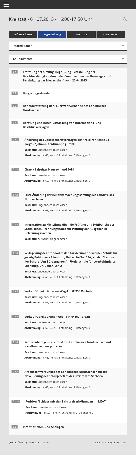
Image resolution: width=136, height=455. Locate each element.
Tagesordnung (52, 34)
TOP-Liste (81, 34)
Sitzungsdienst (116, 442)
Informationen (23, 34)
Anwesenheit (110, 34)
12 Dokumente (22, 59)
